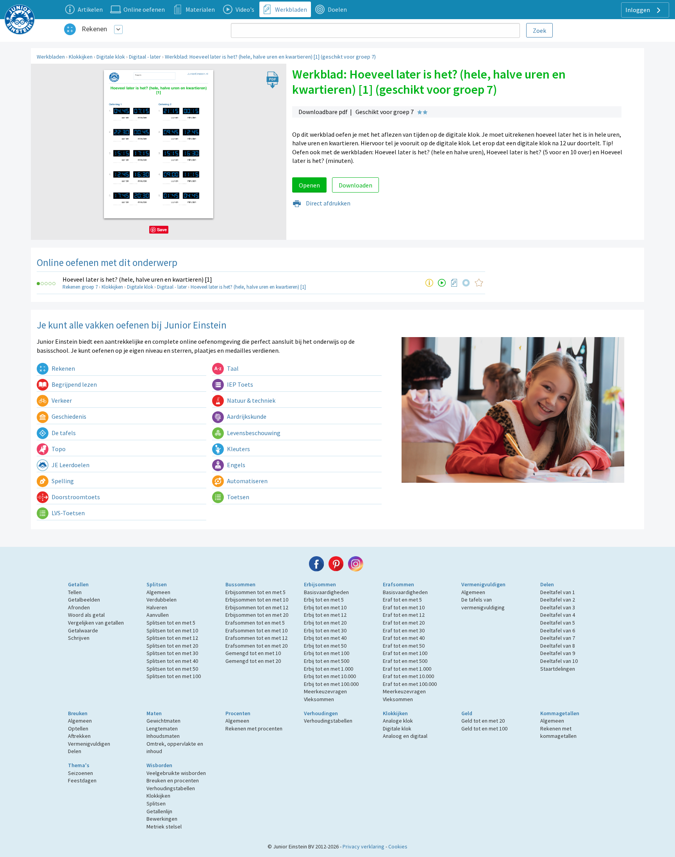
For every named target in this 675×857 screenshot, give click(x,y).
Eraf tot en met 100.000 (410, 683)
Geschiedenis (68, 416)
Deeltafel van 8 (557, 645)
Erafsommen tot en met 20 (256, 645)
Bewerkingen (161, 818)
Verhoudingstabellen (328, 720)
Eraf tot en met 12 (404, 614)
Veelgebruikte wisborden (176, 773)
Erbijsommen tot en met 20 (256, 614)
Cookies (397, 846)
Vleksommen (319, 699)
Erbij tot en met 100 (326, 653)
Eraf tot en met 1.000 (407, 668)
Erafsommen (398, 584)
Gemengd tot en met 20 (253, 660)
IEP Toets (239, 384)
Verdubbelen (161, 599)
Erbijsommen (320, 584)
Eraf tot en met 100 (405, 653)
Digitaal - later (145, 56)
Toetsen (237, 497)
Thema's (78, 765)
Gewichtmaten (163, 720)
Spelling (62, 481)
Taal (232, 368)
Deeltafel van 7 (557, 637)
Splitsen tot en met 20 (172, 645)
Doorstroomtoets (75, 497)
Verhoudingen (321, 713)
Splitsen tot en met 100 (173, 676)
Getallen (78, 584)
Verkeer (61, 400)
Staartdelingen (557, 668)
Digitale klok (110, 56)
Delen (547, 584)
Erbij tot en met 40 (325, 637)
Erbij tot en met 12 (325, 614)
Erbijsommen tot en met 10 (256, 599)
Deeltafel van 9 (557, 653)
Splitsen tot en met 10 (172, 630)
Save (162, 229)
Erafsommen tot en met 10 (256, 630)
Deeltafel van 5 (557, 622)
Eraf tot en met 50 (404, 645)
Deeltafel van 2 (557, 599)
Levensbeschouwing (253, 433)
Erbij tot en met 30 (325, 630)
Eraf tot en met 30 (404, 630)
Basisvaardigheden (326, 592)
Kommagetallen (559, 713)
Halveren (156, 607)
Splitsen (156, 584)
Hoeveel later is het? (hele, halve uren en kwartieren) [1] (137, 279)
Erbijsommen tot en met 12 (256, 607)
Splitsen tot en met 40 (172, 660)
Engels (235, 465)
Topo (58, 449)
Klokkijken (81, 56)
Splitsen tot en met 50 (172, 668)
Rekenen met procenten (253, 728)
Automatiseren (247, 481)
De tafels (63, 433)
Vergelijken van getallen (96, 622)
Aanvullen (157, 614)
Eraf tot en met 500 (405, 660)
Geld (466, 713)
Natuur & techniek (250, 400)
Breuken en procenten (172, 780)
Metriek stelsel (164, 826)
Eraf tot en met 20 (404, 622)
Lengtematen (162, 728)
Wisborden (159, 765)
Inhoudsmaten (163, 735)
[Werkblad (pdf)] (454, 283)
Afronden (79, 607)
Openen (309, 185)
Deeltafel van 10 (559, 660)
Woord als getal (86, 614)
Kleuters (238, 449)
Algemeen (158, 592)
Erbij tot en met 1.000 (328, 668)
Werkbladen (51, 56)
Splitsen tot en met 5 (170, 622)
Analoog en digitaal (405, 735)
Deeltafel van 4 (557, 614)
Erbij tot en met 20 (325, 622)
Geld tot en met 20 (483, 720)
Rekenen (94, 28)
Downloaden (355, 185)
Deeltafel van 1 (557, 592)
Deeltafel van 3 (557, 607)
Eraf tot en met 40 (404, 637)
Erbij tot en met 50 (325, 645)
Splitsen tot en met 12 (172, 637)
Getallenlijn (159, 811)
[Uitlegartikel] (429, 283)
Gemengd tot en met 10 (253, 653)
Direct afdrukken (327, 203)
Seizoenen (80, 773)
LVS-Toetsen (67, 513)
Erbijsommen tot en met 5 (255, 592)
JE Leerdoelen (69, 465)
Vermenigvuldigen (483, 584)
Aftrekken (79, 735)
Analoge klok (398, 720)
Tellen (75, 592)
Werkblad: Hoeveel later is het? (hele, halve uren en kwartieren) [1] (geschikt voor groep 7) (270, 56)
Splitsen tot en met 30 (172, 653)
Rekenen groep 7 (80, 287)
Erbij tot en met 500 (326, 660)
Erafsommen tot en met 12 (256, 637)
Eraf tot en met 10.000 (408, 676)
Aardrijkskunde (246, 416)
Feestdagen (82, 780)
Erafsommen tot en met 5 (255, 622)
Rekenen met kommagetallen (558, 732)
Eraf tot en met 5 (402, 599)
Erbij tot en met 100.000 (331, 683)
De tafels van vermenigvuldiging (483, 603)
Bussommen (240, 584)
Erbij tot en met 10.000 (330, 676)
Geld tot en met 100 (484, 728)
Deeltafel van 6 (557, 630)
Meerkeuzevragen (325, 691)
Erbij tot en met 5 (324, 599)
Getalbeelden (84, 599)
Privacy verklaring (363, 846)
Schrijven (78, 637)
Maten (154, 713)
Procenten (237, 713)
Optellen (78, 728)
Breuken (78, 713)
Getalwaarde (83, 630)
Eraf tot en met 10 (404, 607)
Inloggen (638, 10)
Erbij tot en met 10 (325, 607)
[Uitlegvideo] (441, 283)
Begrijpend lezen (73, 384)
